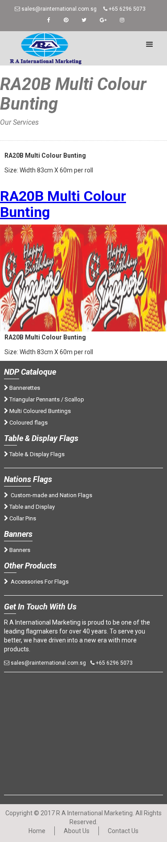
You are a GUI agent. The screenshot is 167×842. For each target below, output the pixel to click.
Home (9, 131)
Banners (19, 550)
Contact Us (123, 830)
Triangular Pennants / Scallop (46, 399)
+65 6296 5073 (126, 9)
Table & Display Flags (36, 454)
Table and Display (31, 506)
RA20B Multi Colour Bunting (63, 204)
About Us (77, 830)
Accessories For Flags (38, 581)
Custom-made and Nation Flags (50, 495)
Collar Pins (22, 518)
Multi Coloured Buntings (39, 411)
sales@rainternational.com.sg (58, 9)
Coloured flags (28, 422)
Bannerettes (24, 387)
